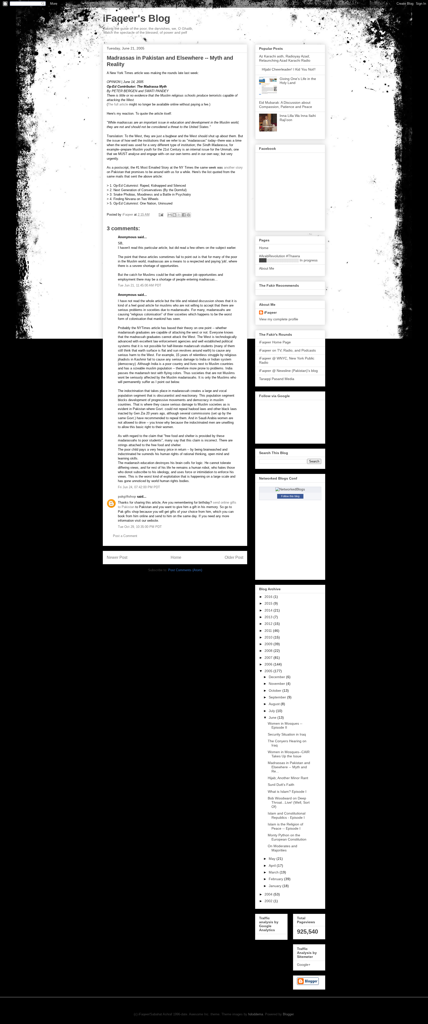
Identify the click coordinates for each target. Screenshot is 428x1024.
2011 (269, 631)
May (272, 859)
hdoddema (255, 1014)
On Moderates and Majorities (282, 848)
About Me (266, 268)
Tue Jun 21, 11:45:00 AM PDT (139, 285)
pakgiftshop (127, 496)
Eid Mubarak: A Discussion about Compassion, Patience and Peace (285, 105)
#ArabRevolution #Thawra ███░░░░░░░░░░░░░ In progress (288, 258)
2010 (269, 637)
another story (233, 167)
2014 (269, 610)
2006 (269, 664)
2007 (269, 658)
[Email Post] (160, 214)
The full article (118, 104)
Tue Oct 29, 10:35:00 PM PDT (140, 527)
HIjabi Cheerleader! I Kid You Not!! (289, 69)
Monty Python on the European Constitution (287, 837)
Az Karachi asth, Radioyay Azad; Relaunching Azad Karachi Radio (284, 58)
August (275, 704)
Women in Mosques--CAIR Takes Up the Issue (289, 754)
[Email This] (169, 214)
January (275, 886)
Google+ (303, 965)
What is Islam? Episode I (287, 792)
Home (176, 557)
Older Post (234, 557)
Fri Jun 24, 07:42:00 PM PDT (139, 487)
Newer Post (117, 557)
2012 (269, 624)
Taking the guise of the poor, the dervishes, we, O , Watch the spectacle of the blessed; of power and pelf (148, 30)
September (278, 697)
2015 (269, 603)
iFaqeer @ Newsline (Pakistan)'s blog (288, 371)
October (275, 690)
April (273, 866)
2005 (269, 671)
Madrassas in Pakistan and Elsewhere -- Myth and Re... (289, 767)
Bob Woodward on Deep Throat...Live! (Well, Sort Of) (289, 802)
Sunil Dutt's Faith (281, 785)
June (273, 717)
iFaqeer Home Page (275, 342)
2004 (269, 894)
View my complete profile (278, 319)
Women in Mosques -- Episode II (285, 725)
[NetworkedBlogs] (290, 489)
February (276, 879)
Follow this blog (290, 496)
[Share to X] (179, 214)
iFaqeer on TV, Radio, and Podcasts (287, 350)
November (277, 684)
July (272, 711)
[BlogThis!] (174, 214)
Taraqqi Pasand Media (276, 379)
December (277, 677)
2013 (269, 617)
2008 (269, 651)
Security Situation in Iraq (287, 734)
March (274, 872)
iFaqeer (270, 312)
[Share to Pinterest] (188, 214)
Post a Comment (125, 536)
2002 (269, 901)
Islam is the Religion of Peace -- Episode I (285, 826)
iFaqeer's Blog (136, 18)
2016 (269, 597)
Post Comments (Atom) (185, 570)
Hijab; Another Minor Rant (288, 778)
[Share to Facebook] (183, 214)
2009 (269, 644)
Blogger (288, 1014)
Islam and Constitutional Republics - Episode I (286, 815)
